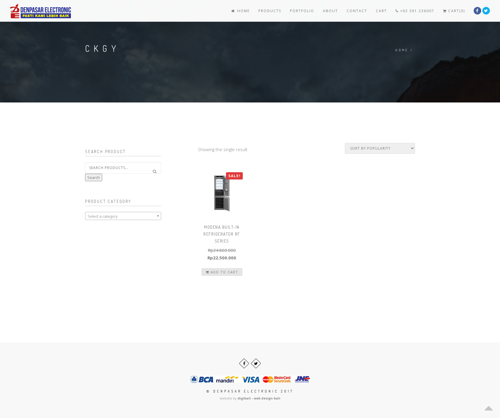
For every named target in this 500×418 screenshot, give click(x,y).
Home (243, 10)
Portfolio (302, 10)
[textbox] (123, 216)
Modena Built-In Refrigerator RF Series (221, 234)
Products (269, 10)
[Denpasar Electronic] (27, 11)
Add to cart (223, 272)
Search (93, 177)
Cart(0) (456, 10)
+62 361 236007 (416, 10)
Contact (357, 10)
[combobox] (123, 216)
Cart (381, 10)
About (330, 10)
